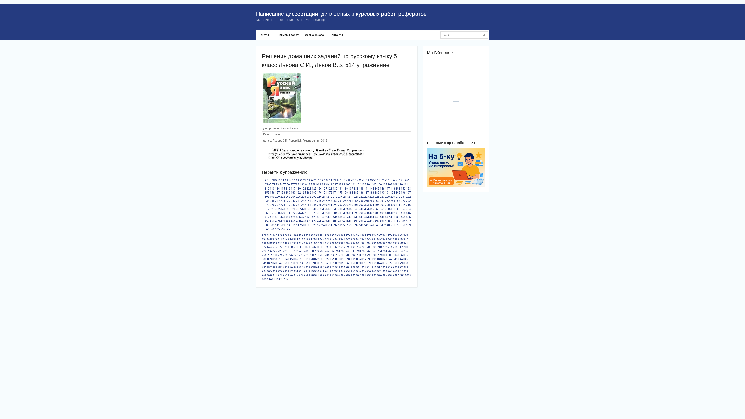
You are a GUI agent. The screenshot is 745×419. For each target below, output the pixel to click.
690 (327, 246)
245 (314, 200)
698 (348, 246)
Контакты (336, 35)
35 (341, 180)
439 (356, 217)
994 (369, 275)
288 (319, 204)
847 (269, 263)
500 (387, 221)
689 (322, 246)
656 (337, 242)
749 (363, 251)
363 (403, 208)
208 (309, 196)
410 (387, 213)
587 (322, 234)
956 (358, 271)
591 (342, 234)
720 (264, 251)
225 (371, 196)
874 (379, 263)
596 (369, 234)
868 (353, 263)
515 (293, 225)
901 (327, 267)
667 (384, 242)
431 (319, 217)
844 (400, 259)
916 (374, 267)
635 (395, 238)
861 (332, 263)
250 (335, 200)
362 (398, 208)
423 (282, 217)
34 (338, 180)
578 (280, 234)
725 (269, 251)
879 (400, 263)
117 (293, 188)
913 (363, 267)
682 (301, 246)
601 (384, 234)
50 (374, 180)
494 (366, 221)
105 (374, 184)
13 (286, 180)
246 (319, 200)
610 (274, 238)
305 (377, 204)
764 (400, 251)
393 (356, 213)
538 (350, 225)
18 (297, 180)
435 (340, 217)
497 (377, 221)
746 (348, 251)
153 (408, 188)
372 (293, 213)
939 (311, 271)
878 (395, 263)
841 (384, 259)
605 (400, 234)
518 (303, 225)
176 (345, 192)
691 (332, 246)
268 (398, 200)
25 (315, 180)
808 (264, 259)
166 (309, 192)
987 (342, 275)
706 (363, 246)
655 (332, 242)
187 (366, 192)
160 (293, 192)
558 (403, 225)
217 (350, 196)
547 (382, 225)
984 (327, 275)
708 (369, 246)
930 (285, 271)
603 (395, 234)
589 (332, 234)
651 (311, 242)
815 (290, 259)
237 (277, 200)
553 (398, 225)
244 (309, 200)
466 (293, 221)
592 (348, 234)
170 (319, 192)
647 (290, 242)
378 (309, 213)
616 (306, 238)
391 (350, 213)
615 (301, 238)
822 (316, 259)
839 (374, 259)
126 (319, 188)
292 (335, 204)
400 (366, 213)
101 (353, 184)
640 (269, 242)
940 (316, 271)
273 (267, 204)
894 (316, 267)
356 (377, 208)
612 (285, 238)
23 (308, 180)
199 (272, 196)
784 (327, 255)
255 (356, 200)
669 (395, 242)
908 (353, 267)
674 (269, 246)
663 (369, 242)
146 (382, 188)
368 (277, 213)
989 (348, 275)
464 (288, 221)
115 (282, 188)
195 (398, 192)
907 (348, 267)
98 (339, 184)
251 (340, 200)
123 (309, 188)
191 (387, 192)
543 (371, 225)
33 (334, 180)
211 (324, 196)
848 (274, 263)
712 (384, 246)
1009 (265, 279)
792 (353, 255)
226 (377, 196)
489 (350, 221)
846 (264, 263)
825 (322, 259)
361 (392, 208)
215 (345, 196)
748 (358, 251)
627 (358, 238)
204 (293, 196)
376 (298, 213)
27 (323, 180)
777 (295, 255)
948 (337, 271)
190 (382, 192)
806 (405, 255)
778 (301, 255)
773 (274, 255)
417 (267, 217)
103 (363, 184)
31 (330, 180)
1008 (408, 275)
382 (324, 213)
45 (356, 180)
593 (353, 234)
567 (288, 229)
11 (282, 180)
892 (306, 267)
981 (316, 275)
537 (345, 225)
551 (392, 225)
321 (272, 208)
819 (306, 259)
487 (340, 221)
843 (395, 259)
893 (311, 267)
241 (298, 200)
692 (337, 246)
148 (392, 188)
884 (280, 267)
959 (369, 271)
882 (269, 267)
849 (280, 263)
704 (358, 246)
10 (279, 180)
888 (295, 267)
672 (264, 246)
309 (392, 204)
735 (306, 251)
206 (303, 196)
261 (382, 200)
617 (311, 238)
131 (340, 188)
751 (374, 251)
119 (298, 188)
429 (314, 217)
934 (295, 271)
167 (314, 192)
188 (371, 192)
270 (403, 200)
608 (269, 238)
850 (285, 263)
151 (398, 188)
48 (367, 180)
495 (371, 221)
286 (314, 204)
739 (316, 251)
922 (400, 267)
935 (301, 271)
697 (342, 246)
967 (400, 271)
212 (329, 196)
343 (356, 208)
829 (332, 259)
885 (285, 267)
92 (321, 184)
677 (280, 246)
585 (311, 234)
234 (267, 200)
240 (293, 200)
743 (332, 251)
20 (301, 180)
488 (345, 221)
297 (350, 204)
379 (314, 213)
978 (301, 275)
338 (340, 208)
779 (306, 255)
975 (285, 275)
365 (267, 213)
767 (269, 255)
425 (293, 217)
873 (374, 263)
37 (345, 180)
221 (356, 196)
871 (369, 263)
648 (295, 242)
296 (345, 204)
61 (408, 180)
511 (277, 225)
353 (366, 208)
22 (304, 180)
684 (311, 246)
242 (303, 200)
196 (403, 192)
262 (387, 200)
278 (282, 204)
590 (337, 234)
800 (384, 255)
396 (361, 213)
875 (384, 263)
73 (277, 184)
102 (358, 184)
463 (282, 221)
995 (374, 275)
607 (264, 238)
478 (319, 221)
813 (280, 259)
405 (377, 213)
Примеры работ (288, 35)
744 (337, 251)
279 (288, 204)
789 (348, 255)
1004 (401, 275)
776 (290, 255)
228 (387, 196)
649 (301, 242)
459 (277, 221)
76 (288, 184)
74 (280, 184)
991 (353, 275)
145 (377, 188)
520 (309, 225)
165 (303, 192)
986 (337, 275)
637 (405, 238)
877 (390, 263)
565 (277, 229)
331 (314, 208)
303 (366, 204)
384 (335, 213)
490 (356, 221)
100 (348, 184)
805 (400, 255)
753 (379, 251)
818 (301, 259)
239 (288, 200)
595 (363, 234)
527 (319, 225)
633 (384, 238)
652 (316, 242)
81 (299, 184)
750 (369, 251)
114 (277, 188)
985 (332, 275)
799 (379, 255)
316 (408, 204)
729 (285, 251)
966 (395, 271)
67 (269, 184)
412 (392, 213)
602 (390, 234)
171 (324, 192)
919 (390, 267)
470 (303, 221)
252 (345, 200)
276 (272, 204)
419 (272, 217)
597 (374, 234)
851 (290, 263)
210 (319, 196)
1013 (278, 279)
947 (332, 271)
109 (395, 184)
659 (348, 242)
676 (274, 246)
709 (374, 246)
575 (264, 234)
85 (310, 184)
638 (264, 242)
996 (379, 275)
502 (398, 221)
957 (363, 271)
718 (405, 246)
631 (374, 238)
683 (306, 246)
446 (382, 217)
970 (269, 275)
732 (295, 251)
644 (280, 242)
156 (272, 192)
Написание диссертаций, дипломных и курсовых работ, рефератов (341, 14)
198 (267, 196)
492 (361, 221)
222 (361, 196)
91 (317, 184)
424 (288, 217)
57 (396, 180)
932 (290, 271)
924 (264, 271)
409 (382, 213)
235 (272, 200)
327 (298, 208)
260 (377, 200)
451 (392, 217)
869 (358, 263)
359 (382, 208)
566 (282, 229)
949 (342, 271)
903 (337, 267)
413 (398, 213)
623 (337, 238)
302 (361, 204)
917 (379, 267)
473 (309, 221)
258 (366, 200)
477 (314, 221)
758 (390, 251)
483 (329, 221)
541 (366, 225)
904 (342, 267)
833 (342, 259)
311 (398, 204)
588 (327, 234)
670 (400, 242)
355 (371, 208)
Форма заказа (314, 35)
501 (392, 221)
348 (361, 208)
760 (395, 251)
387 (340, 213)
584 (306, 234)
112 (267, 188)
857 (311, 263)
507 (408, 221)
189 (377, 192)
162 (298, 192)
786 (337, 255)
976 (290, 275)
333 (324, 208)
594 (358, 234)
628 (363, 238)
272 (408, 200)
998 (390, 275)
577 (274, 234)
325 (288, 208)
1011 (272, 279)
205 (298, 196)
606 (405, 234)
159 (288, 192)
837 (363, 259)
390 (345, 213)
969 (264, 275)
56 (393, 180)
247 (324, 200)
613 (290, 238)
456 (408, 217)
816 (295, 259)
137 (350, 188)
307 (382, 204)
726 (274, 251)
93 (325, 184)
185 (356, 192)
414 (403, 213)
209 (314, 196)
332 (319, 208)
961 (379, 271)
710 (379, 246)
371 (288, 213)
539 (356, 225)
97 (336, 184)
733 (301, 251)
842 (390, 259)
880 (405, 263)
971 (274, 275)
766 (264, 255)
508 (267, 225)
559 (408, 225)
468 (298, 221)
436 (345, 217)
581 (290, 234)
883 (274, 267)
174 (335, 192)
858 (316, 263)
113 (272, 188)
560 (267, 229)
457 (267, 221)
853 (295, 263)
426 (298, 217)
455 (403, 217)
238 (282, 200)
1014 (285, 279)
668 (390, 242)
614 (295, 238)
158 (282, 192)
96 (332, 184)
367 (272, 213)
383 (329, 213)
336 (335, 208)
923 (405, 267)
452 (398, 217)
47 (363, 180)
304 (371, 204)
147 (387, 188)
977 (295, 275)
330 (309, 208)
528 (324, 225)
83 (303, 184)
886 (290, 267)
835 (353, 259)
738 (311, 251)
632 (379, 238)
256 (361, 200)
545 (377, 225)
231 (403, 196)
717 (400, 246)
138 (356, 188)
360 (387, 208)
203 (288, 196)
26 (319, 180)
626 (353, 238)
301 (356, 204)
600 (379, 234)
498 (382, 221)
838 (369, 259)
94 (328, 184)
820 (311, 259)
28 (326, 180)
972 (280, 275)
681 (295, 246)
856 (306, 263)
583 (301, 234)
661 (358, 242)
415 (408, 213)
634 (390, 238)
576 (269, 234)
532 (335, 225)
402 (371, 213)
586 (316, 234)
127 (324, 188)
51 (378, 180)
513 (282, 225)
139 (361, 188)
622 (332, 238)
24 (312, 180)
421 (277, 217)
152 (403, 188)
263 (392, 200)
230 (398, 196)
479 (324, 221)
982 (322, 275)
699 (353, 246)
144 (371, 188)
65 (266, 184)
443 (366, 217)
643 (274, 242)
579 (285, 234)
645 (285, 242)
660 (353, 242)
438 (350, 217)
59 (404, 180)
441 (361, 217)
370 (282, 213)
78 (295, 184)
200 (277, 196)
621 (327, 238)
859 (322, 263)
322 (277, 208)
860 (327, 263)
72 (273, 184)
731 (290, 251)
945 (327, 271)
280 (293, 204)
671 (405, 242)
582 (295, 234)
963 (390, 271)
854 (301, 263)
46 (360, 180)
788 (342, 255)
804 (395, 255)
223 (366, 196)
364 (408, 208)
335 (329, 208)
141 (366, 188)
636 (400, 238)
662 (363, 242)
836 (358, 259)
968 (405, 271)
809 (269, 259)
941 (322, 271)
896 (322, 267)
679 (285, 246)
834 (348, 259)
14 (290, 180)
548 (387, 225)
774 (280, 255)
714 (390, 246)
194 (392, 192)
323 (282, 208)
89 (314, 184)
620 (322, 238)
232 (408, 196)
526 (314, 225)
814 (285, 259)
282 (303, 204)
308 (387, 204)
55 (389, 180)
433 (329, 217)
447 (387, 217)
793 (358, 255)
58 (400, 180)
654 (327, 242)
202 (282, 196)
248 (329, 200)
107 (384, 184)
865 (348, 263)
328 (303, 208)
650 (306, 242)
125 (314, 188)
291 (329, 204)
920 (395, 267)
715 (395, 246)
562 (272, 229)
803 (390, 255)
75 (284, 184)
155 (267, 192)
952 (348, 271)
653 (322, 242)
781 (316, 255)
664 (374, 242)
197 (408, 192)
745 (342, 251)
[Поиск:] (465, 34)
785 (332, 255)
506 (403, 221)
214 (340, 196)
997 (384, 275)
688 (316, 246)
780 (311, 255)
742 (327, 251)
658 (342, 242)
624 (342, 238)
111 (405, 184)
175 (340, 192)
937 (306, 271)
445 (377, 217)
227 (382, 196)
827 (327, 259)
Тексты (264, 35)
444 (371, 217)
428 (309, 217)
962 (384, 271)
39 (349, 180)
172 (329, 192)
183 (350, 192)
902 (332, 267)
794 (363, 255)
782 (322, 255)
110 (400, 184)
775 (285, 255)
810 (274, 259)
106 (379, 184)
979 (306, 275)
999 (395, 275)
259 (371, 200)
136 (345, 188)
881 (264, 267)
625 (348, 238)
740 (322, 251)
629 (369, 238)
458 (272, 221)
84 (306, 184)
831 (337, 259)
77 (292, 184)
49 (371, 180)
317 (267, 208)
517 (298, 225)
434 (335, 217)
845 (405, 259)
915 (369, 267)
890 (301, 267)
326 (293, 208)
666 (379, 242)
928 (274, 271)
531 (329, 225)
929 (280, 271)
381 (319, 213)
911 (358, 267)
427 (303, 217)
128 (329, 188)
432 (324, 217)
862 (337, 263)
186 (361, 192)
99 (343, 184)
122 (303, 188)
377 (303, 213)
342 (350, 208)
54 (385, 180)
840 (379, 259)
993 (363, 275)
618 (316, 238)
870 (363, 263)
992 (358, 275)
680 (290, 246)
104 (369, 184)
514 (288, 225)
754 (384, 251)
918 (384, 267)
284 (309, 204)
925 (269, 271)
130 (335, 188)
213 (335, 196)
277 (277, 204)
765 (405, 251)
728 (280, 251)
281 (298, 204)
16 (293, 180)
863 (342, 263)
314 (403, 204)
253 (350, 200)
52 (382, 180)
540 (361, 225)
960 (374, 271)
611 (280, 238)
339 (345, 208)
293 (340, 204)
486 (335, 221)
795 (369, 255)
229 (392, 196)
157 (277, 192)
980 (311, 275)
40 (352, 180)
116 (288, 188)
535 (340, 225)
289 (324, 204)
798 (374, 255)
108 (390, 184)
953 (353, 271)
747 (353, 251)
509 (272, 225)
